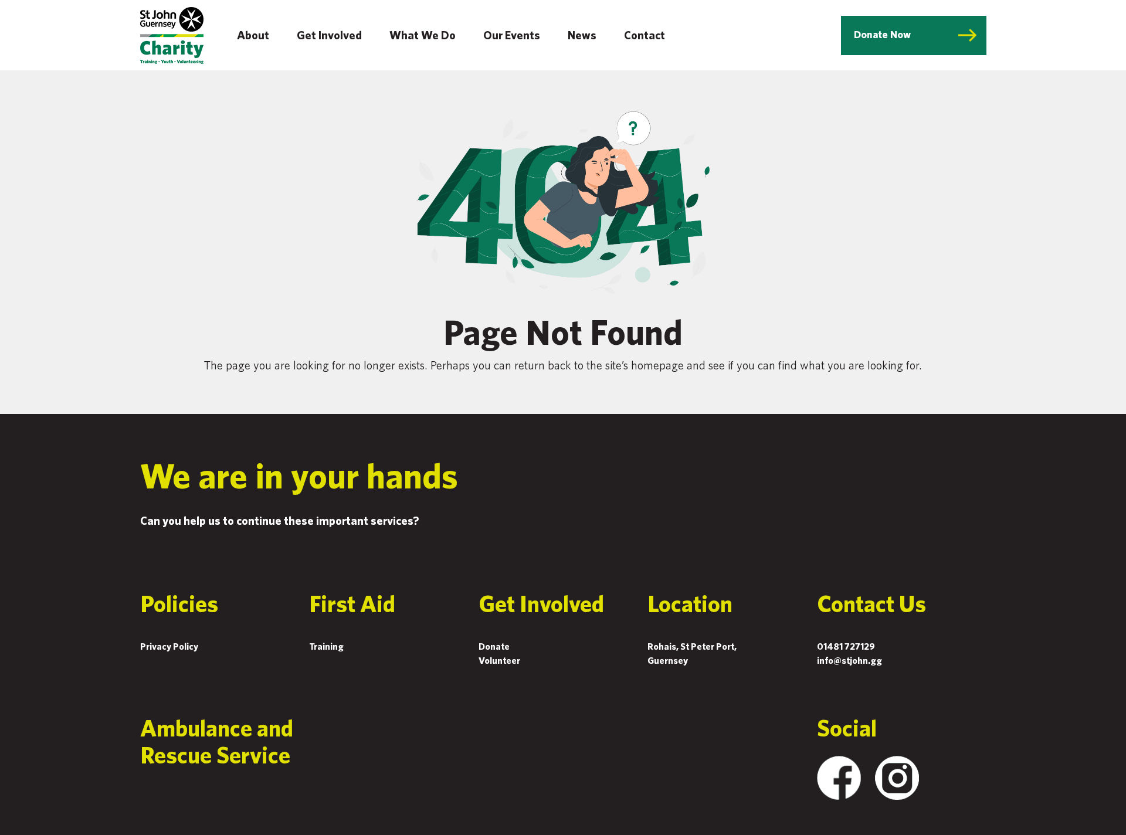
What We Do (422, 35)
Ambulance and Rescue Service (216, 741)
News (582, 35)
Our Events (511, 35)
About (253, 35)
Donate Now (882, 34)
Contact (644, 35)
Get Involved (329, 35)
